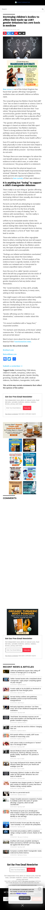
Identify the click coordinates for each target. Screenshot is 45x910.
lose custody (18, 178)
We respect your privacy (28, 881)
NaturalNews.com (10, 354)
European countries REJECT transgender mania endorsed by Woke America (25, 852)
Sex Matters (14, 380)
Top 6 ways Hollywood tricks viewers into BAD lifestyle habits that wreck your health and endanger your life (25, 764)
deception (7, 375)
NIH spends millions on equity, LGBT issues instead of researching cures (24, 735)
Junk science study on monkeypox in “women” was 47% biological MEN (25, 743)
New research (8, 89)
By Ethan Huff (21, 674)
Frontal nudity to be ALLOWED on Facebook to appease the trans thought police (25, 689)
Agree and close (24, 898)
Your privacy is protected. (11, 414)
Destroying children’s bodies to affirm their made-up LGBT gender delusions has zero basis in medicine (24, 774)
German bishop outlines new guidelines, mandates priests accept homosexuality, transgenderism (23, 698)
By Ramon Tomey (22, 855)
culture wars (31, 373)
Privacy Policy (21, 893)
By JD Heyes (21, 702)
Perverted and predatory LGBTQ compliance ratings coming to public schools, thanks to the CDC (26, 833)
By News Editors (22, 684)
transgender (25, 380)
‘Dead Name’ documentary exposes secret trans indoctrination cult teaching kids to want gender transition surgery (25, 718)
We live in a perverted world (19, 792)
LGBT (26, 378)
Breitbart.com (8, 350)
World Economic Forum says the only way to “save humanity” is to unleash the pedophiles (25, 823)
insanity (14, 378)
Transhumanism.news (22, 342)
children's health (9, 373)
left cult (21, 378)
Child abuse (30, 370)
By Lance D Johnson (23, 837)
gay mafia (15, 375)
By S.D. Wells (21, 758)
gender (22, 375)
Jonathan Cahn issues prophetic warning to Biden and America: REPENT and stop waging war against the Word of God (25, 843)
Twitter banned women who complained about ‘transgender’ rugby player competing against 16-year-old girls (25, 680)
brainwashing (20, 370)
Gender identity (32, 375)
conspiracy (21, 373)
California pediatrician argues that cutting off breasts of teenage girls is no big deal (25, 671)
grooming (6, 378)
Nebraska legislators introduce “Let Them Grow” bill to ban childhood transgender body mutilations (25, 708)
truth (33, 380)
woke (37, 380)
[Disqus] (22, 527)
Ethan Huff (16, 29)
